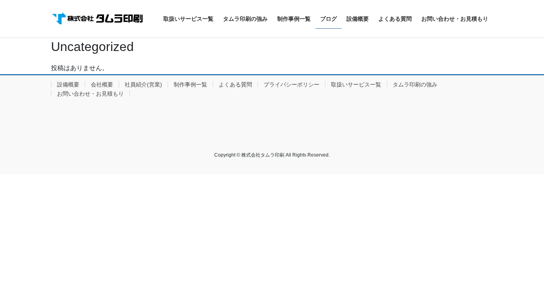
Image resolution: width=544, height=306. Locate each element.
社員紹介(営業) (143, 84)
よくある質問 (235, 84)
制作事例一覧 (190, 84)
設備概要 (68, 84)
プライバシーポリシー (291, 84)
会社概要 (102, 84)
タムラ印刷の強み (415, 84)
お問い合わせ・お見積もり (90, 93)
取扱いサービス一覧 (356, 84)
